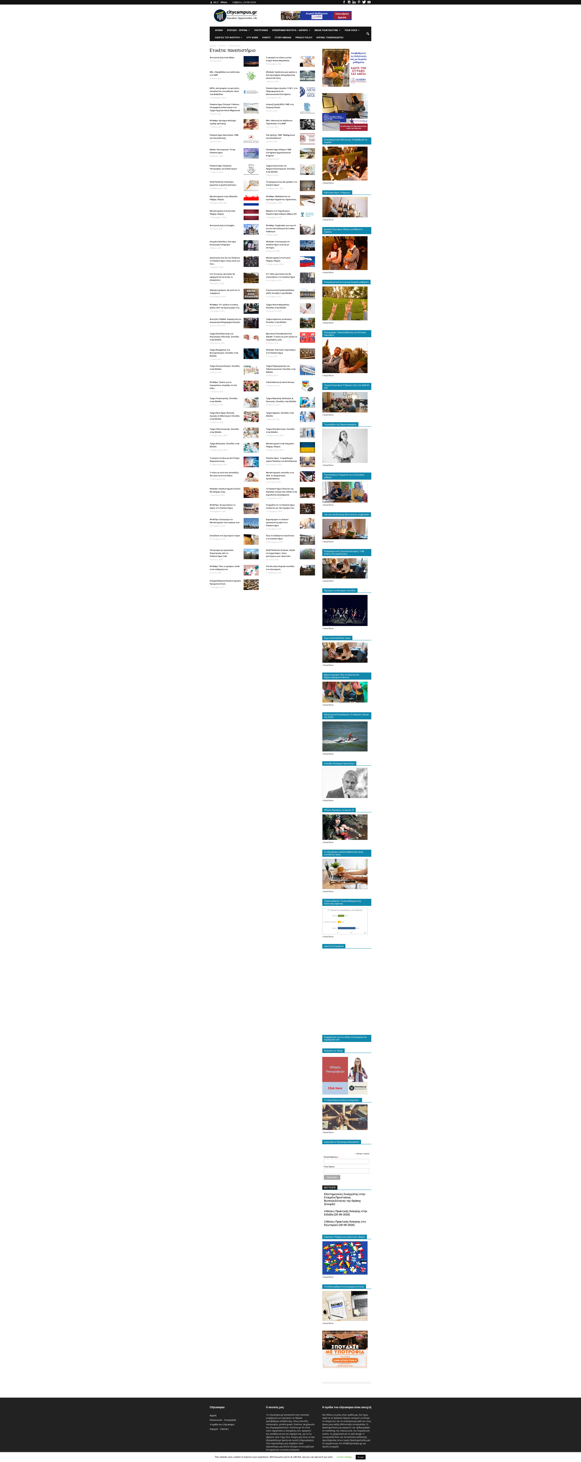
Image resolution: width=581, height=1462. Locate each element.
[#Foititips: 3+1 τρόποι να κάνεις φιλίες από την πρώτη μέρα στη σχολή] (251, 308)
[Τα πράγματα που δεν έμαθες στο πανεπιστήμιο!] (307, 185)
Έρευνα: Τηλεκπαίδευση (330, 37)
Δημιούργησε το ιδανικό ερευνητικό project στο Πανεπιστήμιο (277, 522)
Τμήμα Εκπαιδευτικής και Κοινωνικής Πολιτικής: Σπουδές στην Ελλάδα (224, 337)
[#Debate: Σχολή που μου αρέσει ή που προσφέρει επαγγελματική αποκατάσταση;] (307, 76)
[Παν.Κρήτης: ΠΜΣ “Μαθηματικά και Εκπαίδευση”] (307, 139)
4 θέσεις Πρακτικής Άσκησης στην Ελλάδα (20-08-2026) (345, 1213)
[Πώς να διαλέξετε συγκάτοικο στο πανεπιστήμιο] (307, 539)
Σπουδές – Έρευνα (237, 30)
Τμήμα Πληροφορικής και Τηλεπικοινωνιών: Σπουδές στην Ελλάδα (281, 369)
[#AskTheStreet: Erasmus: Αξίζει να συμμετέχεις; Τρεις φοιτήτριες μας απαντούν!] (307, 554)
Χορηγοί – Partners (219, 1429)
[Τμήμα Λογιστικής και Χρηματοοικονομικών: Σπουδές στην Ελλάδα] (307, 169)
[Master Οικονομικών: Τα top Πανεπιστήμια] (251, 153)
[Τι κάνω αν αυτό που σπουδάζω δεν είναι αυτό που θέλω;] (251, 476)
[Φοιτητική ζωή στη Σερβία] (251, 229)
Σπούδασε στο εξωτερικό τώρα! (225, 535)
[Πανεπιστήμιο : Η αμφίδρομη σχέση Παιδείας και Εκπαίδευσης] (307, 462)
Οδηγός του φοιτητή (227, 37)
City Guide (252, 37)
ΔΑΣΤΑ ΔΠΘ (330, 1187)
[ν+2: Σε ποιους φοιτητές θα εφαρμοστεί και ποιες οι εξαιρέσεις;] (251, 278)
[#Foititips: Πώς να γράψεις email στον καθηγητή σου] (251, 570)
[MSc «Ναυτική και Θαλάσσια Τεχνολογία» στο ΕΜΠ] (307, 124)
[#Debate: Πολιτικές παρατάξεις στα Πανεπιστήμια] (307, 353)
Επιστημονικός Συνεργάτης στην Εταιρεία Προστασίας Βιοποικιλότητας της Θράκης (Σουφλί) (344, 1199)
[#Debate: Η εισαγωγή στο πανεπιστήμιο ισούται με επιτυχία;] (307, 245)
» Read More (328, 183)
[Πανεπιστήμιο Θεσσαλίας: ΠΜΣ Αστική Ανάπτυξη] (251, 139)
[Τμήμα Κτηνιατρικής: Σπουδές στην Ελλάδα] (251, 402)
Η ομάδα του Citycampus (222, 1424)
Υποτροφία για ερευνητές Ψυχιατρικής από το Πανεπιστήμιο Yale (222, 553)
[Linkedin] (354, 2)
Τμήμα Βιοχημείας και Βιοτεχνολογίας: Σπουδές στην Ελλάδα (224, 353)
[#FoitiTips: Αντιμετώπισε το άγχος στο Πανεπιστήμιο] (251, 509)
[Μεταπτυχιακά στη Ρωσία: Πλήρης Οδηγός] (307, 261)
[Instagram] (349, 2)
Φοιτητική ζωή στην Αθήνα (222, 57)
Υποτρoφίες (261, 30)
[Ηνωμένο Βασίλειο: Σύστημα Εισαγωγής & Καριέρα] (251, 245)
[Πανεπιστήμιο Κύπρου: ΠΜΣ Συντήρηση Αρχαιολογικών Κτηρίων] (307, 153)
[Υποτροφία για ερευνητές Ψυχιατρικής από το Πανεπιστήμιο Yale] (251, 554)
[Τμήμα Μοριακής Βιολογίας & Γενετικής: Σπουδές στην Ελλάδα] (307, 402)
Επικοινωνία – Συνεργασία (223, 1419)
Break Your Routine (326, 30)
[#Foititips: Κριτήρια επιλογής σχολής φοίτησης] (251, 124)
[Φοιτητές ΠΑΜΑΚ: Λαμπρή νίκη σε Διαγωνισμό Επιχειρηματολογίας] (251, 323)
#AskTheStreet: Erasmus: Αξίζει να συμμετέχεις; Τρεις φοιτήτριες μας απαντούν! (280, 553)
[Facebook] (344, 2)
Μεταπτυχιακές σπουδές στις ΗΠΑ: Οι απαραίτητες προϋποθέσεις (280, 475)
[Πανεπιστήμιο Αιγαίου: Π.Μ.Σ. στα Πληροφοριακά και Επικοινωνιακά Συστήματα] (307, 92)
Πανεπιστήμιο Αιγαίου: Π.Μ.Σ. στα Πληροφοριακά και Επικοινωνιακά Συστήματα (281, 91)
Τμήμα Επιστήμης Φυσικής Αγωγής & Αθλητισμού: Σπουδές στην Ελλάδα (225, 416)
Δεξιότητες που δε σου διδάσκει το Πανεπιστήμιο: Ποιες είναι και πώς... (225, 261)
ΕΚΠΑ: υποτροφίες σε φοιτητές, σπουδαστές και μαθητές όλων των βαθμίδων (225, 91)
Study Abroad (283, 37)
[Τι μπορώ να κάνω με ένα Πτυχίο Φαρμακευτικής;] (251, 462)
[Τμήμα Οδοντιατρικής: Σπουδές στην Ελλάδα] (251, 433)
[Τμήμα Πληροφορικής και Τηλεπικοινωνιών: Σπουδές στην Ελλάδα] (307, 370)
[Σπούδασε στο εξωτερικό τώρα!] (251, 539)
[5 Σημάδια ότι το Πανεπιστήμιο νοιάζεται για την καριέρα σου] (307, 509)
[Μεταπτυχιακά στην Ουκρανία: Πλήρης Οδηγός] (307, 447)
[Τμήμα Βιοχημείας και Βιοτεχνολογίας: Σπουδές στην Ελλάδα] (251, 353)
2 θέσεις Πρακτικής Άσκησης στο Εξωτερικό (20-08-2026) (345, 1223)
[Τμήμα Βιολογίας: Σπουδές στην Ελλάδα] (251, 447)
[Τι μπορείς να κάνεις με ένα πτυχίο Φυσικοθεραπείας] (307, 61)
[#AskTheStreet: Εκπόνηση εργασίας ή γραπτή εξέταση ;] (251, 185)
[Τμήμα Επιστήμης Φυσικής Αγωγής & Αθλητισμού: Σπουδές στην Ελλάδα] (251, 416)
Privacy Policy (303, 37)
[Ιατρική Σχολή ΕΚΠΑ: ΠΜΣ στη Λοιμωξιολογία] (307, 108)
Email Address (331, 1157)
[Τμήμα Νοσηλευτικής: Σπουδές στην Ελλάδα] (307, 433)
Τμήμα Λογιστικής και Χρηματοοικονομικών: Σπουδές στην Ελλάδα (280, 169)
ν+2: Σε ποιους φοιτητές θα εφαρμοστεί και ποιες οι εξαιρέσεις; (222, 277)
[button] (367, 33)
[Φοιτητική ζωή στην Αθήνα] (251, 61)
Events (266, 37)
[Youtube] (369, 2)
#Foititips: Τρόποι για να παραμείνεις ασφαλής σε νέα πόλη (223, 385)
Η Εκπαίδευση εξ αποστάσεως (280, 382)
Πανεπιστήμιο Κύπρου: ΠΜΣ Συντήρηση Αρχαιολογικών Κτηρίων (278, 152)
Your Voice (351, 30)
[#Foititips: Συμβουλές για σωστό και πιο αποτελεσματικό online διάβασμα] (307, 229)
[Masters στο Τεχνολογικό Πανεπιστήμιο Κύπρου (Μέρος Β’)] (307, 215)
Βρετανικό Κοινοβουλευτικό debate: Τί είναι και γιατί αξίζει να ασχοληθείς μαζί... (281, 337)
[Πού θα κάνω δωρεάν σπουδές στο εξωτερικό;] (307, 570)
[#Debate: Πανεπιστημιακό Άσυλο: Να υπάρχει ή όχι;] (251, 492)
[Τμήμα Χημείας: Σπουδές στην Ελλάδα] (307, 416)
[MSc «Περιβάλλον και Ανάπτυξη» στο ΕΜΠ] (251, 76)
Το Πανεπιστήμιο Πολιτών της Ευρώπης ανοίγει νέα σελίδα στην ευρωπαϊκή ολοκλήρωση (281, 492)
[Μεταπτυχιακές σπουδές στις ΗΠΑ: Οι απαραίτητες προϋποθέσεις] (307, 476)
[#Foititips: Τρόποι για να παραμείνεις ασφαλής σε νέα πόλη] (251, 386)
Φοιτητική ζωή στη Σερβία (222, 225)
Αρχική (219, 30)
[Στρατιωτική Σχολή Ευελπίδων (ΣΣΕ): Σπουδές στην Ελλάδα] (307, 294)
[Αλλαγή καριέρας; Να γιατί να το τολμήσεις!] (251, 294)
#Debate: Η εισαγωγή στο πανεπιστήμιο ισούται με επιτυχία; (278, 244)
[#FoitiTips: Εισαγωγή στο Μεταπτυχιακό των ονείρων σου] (251, 523)
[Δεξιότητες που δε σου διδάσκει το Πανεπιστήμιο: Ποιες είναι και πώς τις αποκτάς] (251, 261)
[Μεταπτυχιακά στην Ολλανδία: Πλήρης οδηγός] (251, 200)
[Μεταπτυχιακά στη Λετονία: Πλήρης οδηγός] (251, 215)
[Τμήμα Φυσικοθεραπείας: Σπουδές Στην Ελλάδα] (307, 308)
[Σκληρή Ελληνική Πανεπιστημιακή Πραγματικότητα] (251, 584)
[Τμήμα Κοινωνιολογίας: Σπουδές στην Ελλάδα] (251, 370)
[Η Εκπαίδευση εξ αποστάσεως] (307, 386)
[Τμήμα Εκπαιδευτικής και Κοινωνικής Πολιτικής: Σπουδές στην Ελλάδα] (251, 337)
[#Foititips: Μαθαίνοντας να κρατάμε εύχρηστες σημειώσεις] (307, 200)
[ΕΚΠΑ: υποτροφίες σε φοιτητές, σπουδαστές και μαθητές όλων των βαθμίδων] (251, 92)
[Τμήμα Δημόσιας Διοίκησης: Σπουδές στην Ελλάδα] (307, 323)
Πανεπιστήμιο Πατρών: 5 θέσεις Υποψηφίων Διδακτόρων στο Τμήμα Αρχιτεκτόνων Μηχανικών (225, 107)
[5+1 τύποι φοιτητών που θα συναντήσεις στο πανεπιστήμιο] (307, 278)
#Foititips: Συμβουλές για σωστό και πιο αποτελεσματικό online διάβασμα (281, 228)
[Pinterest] (359, 2)
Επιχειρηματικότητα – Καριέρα (290, 30)
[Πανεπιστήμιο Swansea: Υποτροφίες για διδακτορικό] (251, 169)
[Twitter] (364, 2)
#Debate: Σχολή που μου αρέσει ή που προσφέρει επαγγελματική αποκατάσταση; (281, 75)
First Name (329, 1166)
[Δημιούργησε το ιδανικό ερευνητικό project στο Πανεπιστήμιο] (307, 523)
